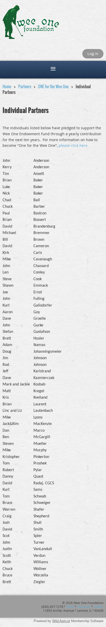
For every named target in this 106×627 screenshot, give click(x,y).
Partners (24, 86)
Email (70, 607)
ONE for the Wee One (53, 86)
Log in (92, 53)
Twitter (98, 607)
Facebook (84, 607)
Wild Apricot (61, 621)
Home (7, 86)
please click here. (74, 145)
